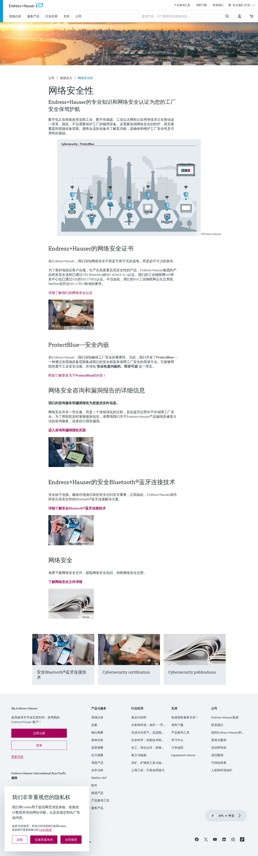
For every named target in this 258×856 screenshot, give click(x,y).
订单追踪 (177, 747)
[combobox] (243, 5)
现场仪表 (97, 717)
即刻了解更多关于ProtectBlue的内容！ (77, 375)
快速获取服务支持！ (185, 717)
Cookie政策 (45, 829)
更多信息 (17, 756)
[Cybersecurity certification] (155, 664)
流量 (94, 725)
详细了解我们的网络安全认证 (70, 293)
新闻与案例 (218, 740)
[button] (39, 733)
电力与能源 (138, 755)
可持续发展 (218, 762)
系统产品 (97, 762)
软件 (94, 785)
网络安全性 (85, 78)
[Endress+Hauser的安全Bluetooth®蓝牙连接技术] (90, 664)
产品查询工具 (182, 5)
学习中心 (177, 740)
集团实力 (66, 78)
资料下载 (201, 5)
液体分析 (97, 740)
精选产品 (97, 793)
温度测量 (97, 747)
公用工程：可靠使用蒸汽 (148, 770)
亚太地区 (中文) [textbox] (242, 5)
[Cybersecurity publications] (221, 664)
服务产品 (97, 808)
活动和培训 (218, 747)
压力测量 (98, 755)
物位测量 (97, 732)
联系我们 (218, 5)
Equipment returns (183, 755)
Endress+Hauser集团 (225, 717)
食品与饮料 (138, 717)
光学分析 (97, 770)
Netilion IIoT (99, 778)
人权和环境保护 (221, 770)
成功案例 (217, 755)
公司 (51, 78)
